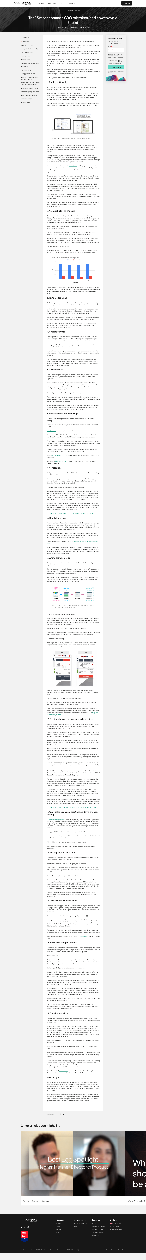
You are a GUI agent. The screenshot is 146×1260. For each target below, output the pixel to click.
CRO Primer (95, 1236)
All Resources (95, 1223)
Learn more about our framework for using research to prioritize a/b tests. (71, 513)
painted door (73, 166)
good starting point (61, 461)
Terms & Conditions (111, 1250)
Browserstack (84, 936)
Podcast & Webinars (97, 1233)
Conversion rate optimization (56, 820)
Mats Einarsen (51, 431)
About (58, 1226)
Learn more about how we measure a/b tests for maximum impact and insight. (72, 807)
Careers (58, 1223)
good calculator (57, 455)
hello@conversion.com (116, 1229)
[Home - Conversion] (22, 3)
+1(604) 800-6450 (115, 1226)
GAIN (77, 1250)
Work (57, 1233)
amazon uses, (63, 1071)
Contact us (126, 3)
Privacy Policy (121, 1250)
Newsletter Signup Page (80, 1223)
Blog (62, 3)
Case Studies (52, 3)
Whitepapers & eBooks (98, 1226)
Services (41, 3)
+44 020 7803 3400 (117, 1223)
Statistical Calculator (97, 1229)
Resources (72, 3)
